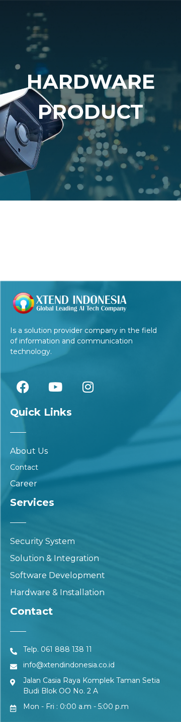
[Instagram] (88, 387)
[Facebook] (22, 387)
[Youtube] (55, 387)
